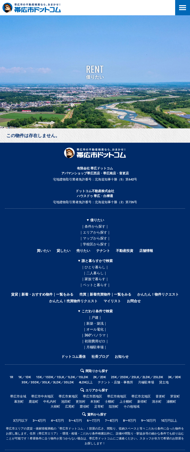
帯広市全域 (18, 396)
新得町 (142, 401)
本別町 (95, 401)
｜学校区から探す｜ (95, 244)
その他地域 (131, 406)
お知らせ (122, 356)
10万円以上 (169, 420)
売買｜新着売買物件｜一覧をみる (105, 294)
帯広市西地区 (92, 396)
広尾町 (70, 406)
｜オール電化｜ (95, 329)
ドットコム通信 (73, 356)
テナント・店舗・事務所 (115, 382)
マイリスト (112, 301)
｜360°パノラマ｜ (95, 335)
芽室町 (175, 396)
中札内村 (49, 401)
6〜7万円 (93, 420)
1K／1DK (24, 377)
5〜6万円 (75, 420)
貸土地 (164, 382)
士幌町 (110, 401)
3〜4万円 (39, 420)
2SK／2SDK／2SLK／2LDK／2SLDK (137, 377)
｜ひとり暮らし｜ (95, 267)
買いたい (44, 251)
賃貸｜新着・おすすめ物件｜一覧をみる (42, 294)
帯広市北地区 (141, 396)
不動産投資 (124, 251)
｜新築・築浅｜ (95, 323)
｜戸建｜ (95, 317)
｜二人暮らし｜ (95, 273)
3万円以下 (20, 420)
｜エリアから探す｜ (95, 232)
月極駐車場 (146, 382)
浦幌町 (171, 401)
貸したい (64, 251)
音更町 (160, 396)
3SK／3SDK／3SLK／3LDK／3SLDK (48, 382)
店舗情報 (146, 251)
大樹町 (55, 406)
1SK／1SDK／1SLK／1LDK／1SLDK (62, 377)
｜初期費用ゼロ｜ (95, 341)
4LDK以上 (86, 382)
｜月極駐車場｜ (95, 347)
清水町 (157, 401)
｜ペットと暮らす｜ (95, 285)
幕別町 (19, 401)
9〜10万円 (148, 420)
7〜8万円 (111, 420)
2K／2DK (99, 377)
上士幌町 (125, 401)
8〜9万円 (129, 420)
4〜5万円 (57, 420)
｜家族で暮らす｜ (95, 279)
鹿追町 (33, 401)
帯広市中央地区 (42, 396)
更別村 (80, 401)
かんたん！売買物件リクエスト (73, 301)
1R (11, 377)
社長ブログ (100, 356)
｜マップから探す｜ (95, 238)
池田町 (66, 401)
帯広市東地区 (68, 396)
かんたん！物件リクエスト (158, 294)
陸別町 (114, 406)
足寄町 (99, 406)
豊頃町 (84, 406)
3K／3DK (174, 377)
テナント (103, 251)
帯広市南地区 (116, 396)
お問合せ (134, 301)
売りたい (83, 251)
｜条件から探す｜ (95, 226)
